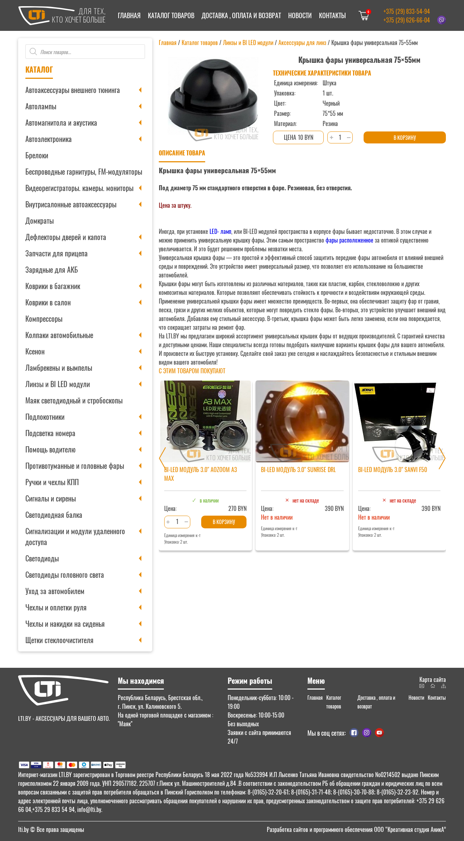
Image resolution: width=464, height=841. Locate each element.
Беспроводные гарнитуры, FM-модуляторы (83, 171)
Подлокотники (45, 416)
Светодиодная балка (53, 514)
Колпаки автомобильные (59, 334)
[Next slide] (442, 458)
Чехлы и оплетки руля (56, 607)
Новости (300, 15)
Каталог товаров (171, 15)
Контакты (332, 15)
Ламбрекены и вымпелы (58, 367)
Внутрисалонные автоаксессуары (70, 204)
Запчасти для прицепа (56, 253)
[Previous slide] (162, 458)
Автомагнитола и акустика (61, 122)
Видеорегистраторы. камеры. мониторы (79, 187)
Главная (129, 15)
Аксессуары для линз (302, 42)
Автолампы (40, 106)
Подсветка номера (50, 432)
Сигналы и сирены (50, 498)
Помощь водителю (50, 449)
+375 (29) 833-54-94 (407, 11)
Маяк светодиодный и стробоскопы (74, 400)
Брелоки (36, 155)
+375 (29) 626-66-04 (407, 20)
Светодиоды (42, 558)
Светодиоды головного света (64, 574)
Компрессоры (43, 318)
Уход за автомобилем (54, 590)
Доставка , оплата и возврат (241, 15)
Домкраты (39, 220)
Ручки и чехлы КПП (52, 481)
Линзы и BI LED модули (57, 383)
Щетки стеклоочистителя (59, 639)
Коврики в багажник (52, 285)
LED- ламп (220, 231)
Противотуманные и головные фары (74, 465)
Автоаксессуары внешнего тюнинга (72, 89)
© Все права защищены (51, 829)
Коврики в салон (48, 302)
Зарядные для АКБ (51, 269)
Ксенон (35, 351)
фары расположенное (348, 240)
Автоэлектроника (48, 138)
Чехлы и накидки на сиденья (65, 623)
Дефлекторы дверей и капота (65, 236)
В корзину (405, 137)
